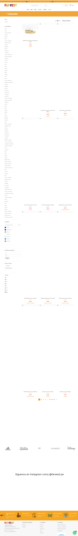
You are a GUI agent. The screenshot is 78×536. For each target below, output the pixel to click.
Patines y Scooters (8, 163)
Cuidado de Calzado (8, 56)
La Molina (24, 526)
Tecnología (7, 52)
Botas (6, 38)
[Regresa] (6, 14)
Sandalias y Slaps (8, 42)
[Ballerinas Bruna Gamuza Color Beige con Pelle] (30, 31)
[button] (74, 532)
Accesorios (7, 50)
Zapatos (6, 44)
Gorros (6, 62)
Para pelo (6, 137)
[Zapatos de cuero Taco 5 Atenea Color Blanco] (48, 66)
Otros (6, 30)
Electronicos (7, 92)
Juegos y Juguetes (8, 161)
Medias (6, 70)
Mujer (6, 72)
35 (54, 399)
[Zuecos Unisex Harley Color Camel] (30, 161)
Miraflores (24, 524)
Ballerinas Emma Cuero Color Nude (65, 298)
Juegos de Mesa (7, 165)
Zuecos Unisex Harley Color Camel (30, 204)
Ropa (5, 64)
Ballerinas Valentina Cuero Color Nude (48, 298)
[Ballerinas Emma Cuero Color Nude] (65, 254)
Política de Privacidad (61, 524)
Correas (6, 60)
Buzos (6, 66)
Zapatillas (6, 46)
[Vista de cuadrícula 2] (55, 20)
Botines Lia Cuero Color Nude (47, 391)
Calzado (6, 36)
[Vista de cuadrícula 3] (57, 20)
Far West (30, 43)
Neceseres (7, 96)
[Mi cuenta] (73, 5)
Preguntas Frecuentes (62, 528)
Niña (5, 114)
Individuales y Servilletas (9, 143)
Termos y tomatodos (8, 54)
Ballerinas (6, 118)
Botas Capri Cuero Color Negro (65, 110)
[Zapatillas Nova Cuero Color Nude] (30, 254)
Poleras (6, 68)
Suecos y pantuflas (8, 40)
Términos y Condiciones (62, 526)
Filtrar (7, 258)
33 (49, 399)
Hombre (6, 34)
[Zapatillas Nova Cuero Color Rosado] (65, 161)
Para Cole (6, 173)
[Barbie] (24, 448)
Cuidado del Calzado (8, 100)
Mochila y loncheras (8, 139)
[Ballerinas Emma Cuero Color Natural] (30, 348)
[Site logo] (11, 5)
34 (52, 399)
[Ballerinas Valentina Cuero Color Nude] (48, 254)
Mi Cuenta (42, 524)
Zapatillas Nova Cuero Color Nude (30, 298)
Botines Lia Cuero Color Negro (65, 391)
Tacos (6, 76)
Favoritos (41, 526)
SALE (6, 28)
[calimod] (55, 448)
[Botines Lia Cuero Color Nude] (48, 348)
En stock (7, 265)
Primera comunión (8, 32)
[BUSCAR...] (46, 5)
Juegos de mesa (7, 215)
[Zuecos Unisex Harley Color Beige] (48, 161)
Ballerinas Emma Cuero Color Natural (30, 391)
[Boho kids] (39, 448)
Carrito (41, 530)
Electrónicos (7, 133)
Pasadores (6, 58)
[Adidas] (8, 448)
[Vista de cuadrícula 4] (59, 20)
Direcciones (42, 528)
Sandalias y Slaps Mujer (9, 82)
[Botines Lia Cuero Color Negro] (65, 348)
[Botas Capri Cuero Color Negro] (65, 66)
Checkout (41, 532)
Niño (5, 169)
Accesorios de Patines (9, 167)
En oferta (6, 21)
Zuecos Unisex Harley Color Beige (48, 204)
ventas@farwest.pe (12, 531)
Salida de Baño (7, 159)
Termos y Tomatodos (8, 141)
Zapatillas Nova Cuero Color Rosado (65, 204)
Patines (6, 48)
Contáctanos (60, 530)
